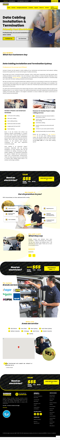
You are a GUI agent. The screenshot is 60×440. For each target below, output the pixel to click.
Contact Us (8, 38)
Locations (30, 7)
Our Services (22, 38)
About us (41, 7)
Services (13, 7)
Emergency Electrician (22, 7)
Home (8, 7)
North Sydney (52, 409)
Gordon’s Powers (17, 77)
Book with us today (46, 178)
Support (36, 7)
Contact (47, 7)
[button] (29, 258)
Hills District (52, 428)
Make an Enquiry (37, 422)
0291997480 (23, 398)
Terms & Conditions (51, 436)
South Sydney (52, 419)
